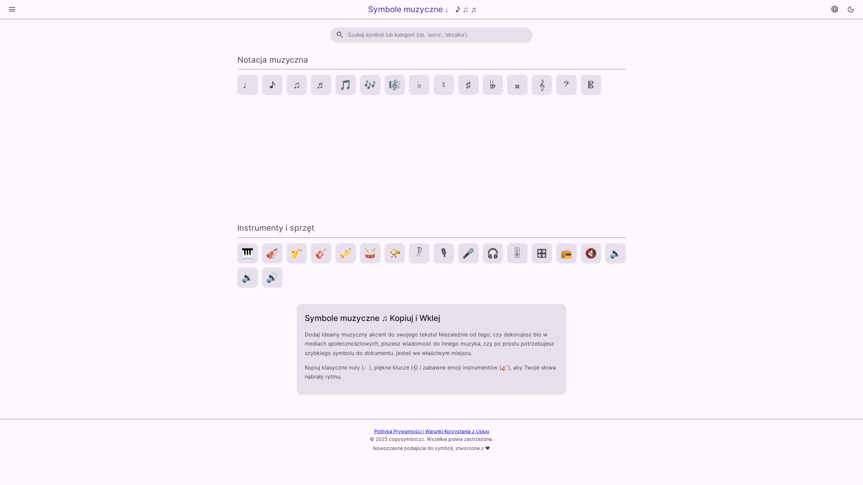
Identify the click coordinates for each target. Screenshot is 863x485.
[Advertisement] (431, 158)
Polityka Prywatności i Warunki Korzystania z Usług (431, 431)
